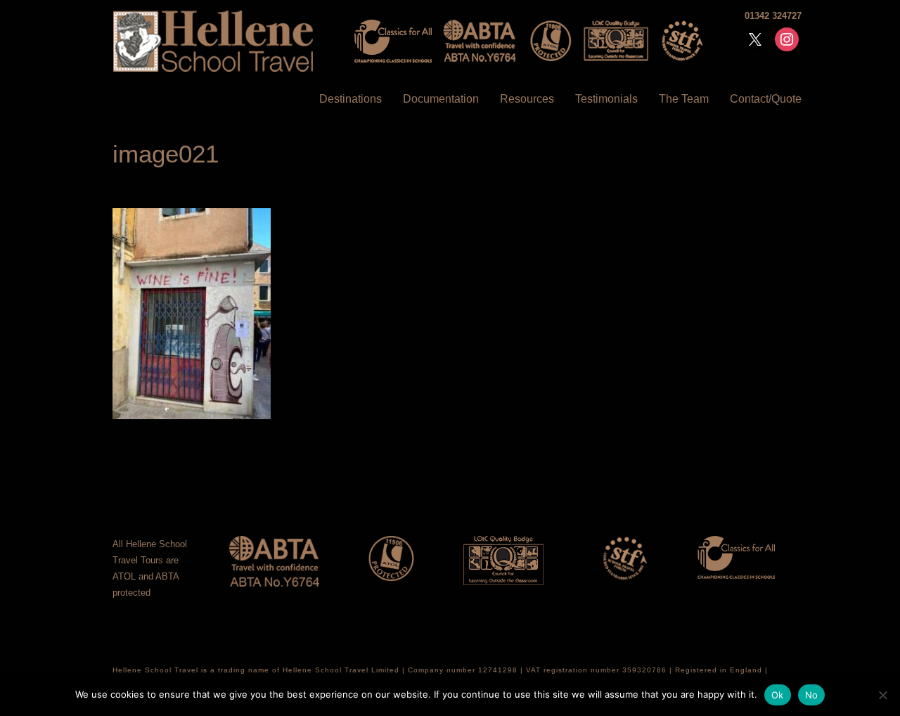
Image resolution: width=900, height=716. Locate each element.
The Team (684, 99)
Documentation (441, 99)
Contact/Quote (766, 99)
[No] (882, 695)
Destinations (350, 99)
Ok (777, 695)
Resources (527, 99)
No (811, 695)
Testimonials (606, 99)
